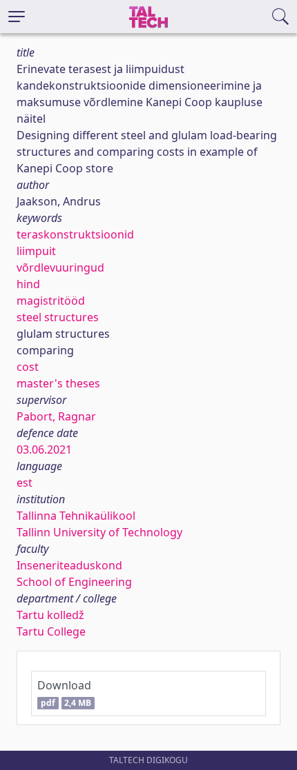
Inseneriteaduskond (69, 565)
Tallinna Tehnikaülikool (76, 515)
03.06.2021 (44, 449)
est (24, 482)
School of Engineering (74, 581)
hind (28, 284)
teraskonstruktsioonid (75, 234)
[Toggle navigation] (16, 16)
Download (64, 693)
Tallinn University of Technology (99, 532)
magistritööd (51, 300)
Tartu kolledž (50, 614)
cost (28, 366)
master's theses (58, 383)
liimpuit (36, 251)
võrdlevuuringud (60, 267)
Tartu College (51, 631)
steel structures (58, 317)
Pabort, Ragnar (56, 416)
